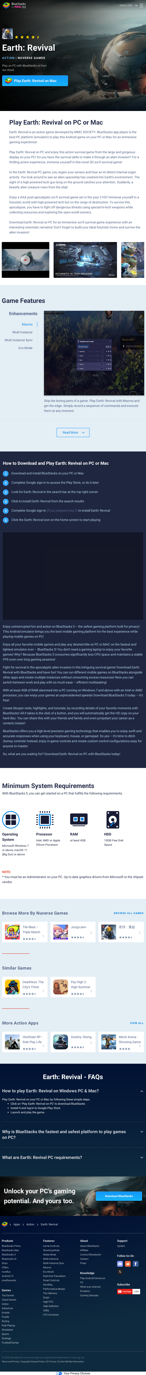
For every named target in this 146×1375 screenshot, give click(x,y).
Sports (5, 1334)
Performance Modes (54, 1288)
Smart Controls (51, 1280)
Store (4, 1263)
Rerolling (47, 1284)
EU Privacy (51, 1361)
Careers (84, 1258)
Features (48, 1241)
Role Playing (8, 1325)
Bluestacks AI (9, 1258)
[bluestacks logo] (14, 5)
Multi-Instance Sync (53, 1263)
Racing (5, 1321)
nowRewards (9, 1280)
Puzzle (5, 1316)
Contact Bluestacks (90, 1254)
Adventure (7, 1308)
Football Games (10, 1342)
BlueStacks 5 (9, 1254)
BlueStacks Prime (11, 1245)
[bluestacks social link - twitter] (120, 1272)
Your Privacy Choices (77, 1373)
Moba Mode (49, 1254)
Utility (46, 1310)
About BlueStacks (89, 1245)
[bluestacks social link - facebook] (136, 1264)
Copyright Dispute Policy (33, 1361)
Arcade (5, 1312)
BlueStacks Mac (10, 1250)
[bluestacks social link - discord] (120, 1264)
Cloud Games (9, 1299)
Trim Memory (50, 1293)
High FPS (48, 1301)
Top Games (8, 1295)
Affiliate (84, 1250)
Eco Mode (48, 1271)
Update (121, 1245)
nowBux (6, 1271)
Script (46, 1297)
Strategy (6, 1338)
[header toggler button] (141, 5)
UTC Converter (51, 1314)
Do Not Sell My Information (71, 1361)
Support (122, 1241)
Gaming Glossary (89, 1295)
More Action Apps (20, 1023)
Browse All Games (129, 913)
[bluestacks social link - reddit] (128, 1264)
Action (8, 58)
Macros (47, 1267)
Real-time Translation (54, 1276)
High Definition (51, 1306)
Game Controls (51, 1245)
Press (83, 1263)
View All (137, 1023)
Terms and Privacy (11, 1361)
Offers (5, 1267)
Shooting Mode (51, 1250)
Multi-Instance (50, 1258)
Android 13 (8, 1276)
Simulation (7, 1329)
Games (6, 1290)
